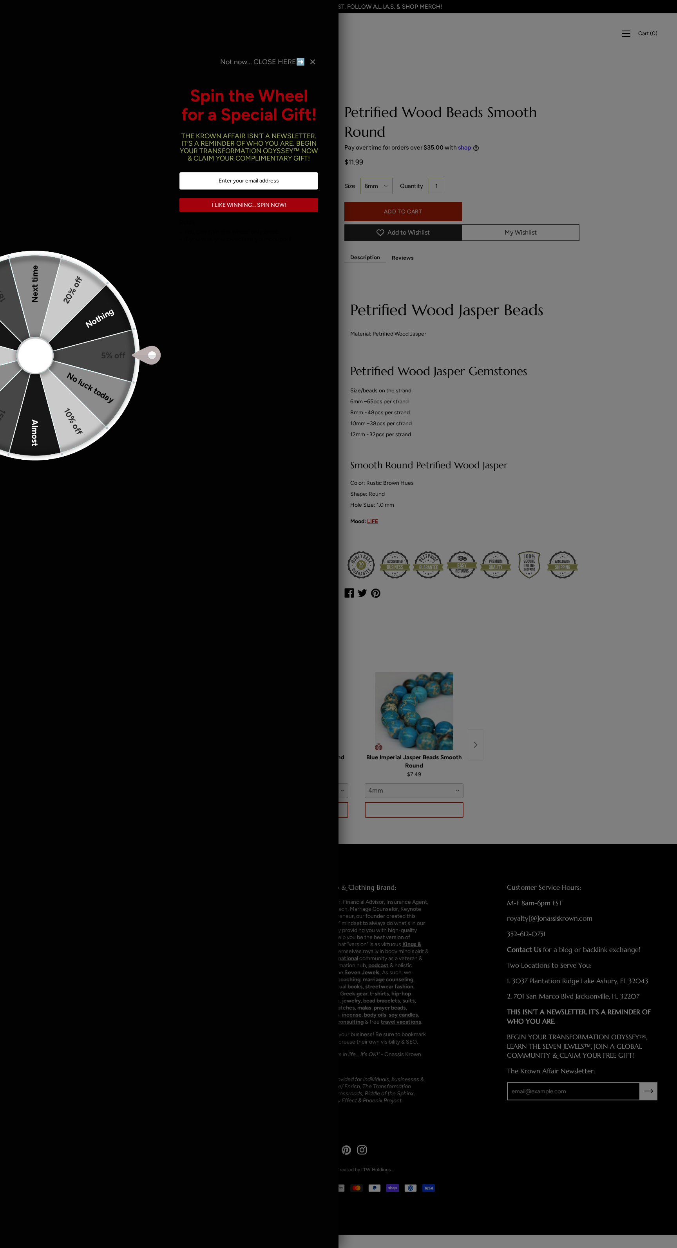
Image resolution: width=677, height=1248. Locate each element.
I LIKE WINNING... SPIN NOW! (249, 205)
